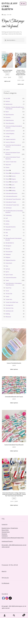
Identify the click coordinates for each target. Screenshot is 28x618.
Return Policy (5, 530)
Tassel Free (8, 288)
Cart (21, 614)
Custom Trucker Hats (11, 161)
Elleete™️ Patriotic (11, 176)
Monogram (8, 245)
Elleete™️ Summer (10, 187)
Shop (7, 266)
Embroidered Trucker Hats (12, 205)
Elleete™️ (8, 170)
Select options (14, 369)
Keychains (8, 229)
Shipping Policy (6, 532)
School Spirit (9, 263)
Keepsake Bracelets (11, 227)
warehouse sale (9, 311)
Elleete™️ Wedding (10, 190)
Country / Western (10, 142)
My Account (4, 615)
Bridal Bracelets (10, 120)
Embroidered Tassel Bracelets (13, 199)
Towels (7, 296)
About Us (4, 571)
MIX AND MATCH (10, 243)
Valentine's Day (9, 308)
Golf (7, 218)
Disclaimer (4, 534)
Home (4, 14)
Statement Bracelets (11, 277)
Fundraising (8, 215)
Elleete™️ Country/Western (13, 173)
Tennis (7, 290)
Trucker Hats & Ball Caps (12, 302)
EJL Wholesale (5, 583)
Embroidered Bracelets (11, 193)
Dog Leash (8, 164)
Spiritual (8, 269)
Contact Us (4, 524)
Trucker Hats (9, 299)
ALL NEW (8, 98)
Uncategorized (9, 305)
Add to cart (7, 81)
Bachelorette (9, 104)
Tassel (7, 280)
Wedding (8, 314)
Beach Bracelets (10, 114)
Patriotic (8, 248)
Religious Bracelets (10, 260)
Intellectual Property (7, 541)
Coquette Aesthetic (10, 139)
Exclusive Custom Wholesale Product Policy (13, 537)
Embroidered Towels (11, 202)
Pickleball (8, 254)
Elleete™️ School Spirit (12, 182)
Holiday (7, 221)
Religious (8, 257)
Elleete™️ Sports (10, 184)
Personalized (9, 251)
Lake (7, 235)
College (7, 136)
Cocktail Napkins (10, 133)
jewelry (7, 224)
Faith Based (8, 208)
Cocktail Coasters (10, 130)
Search (14, 615)
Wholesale (8, 316)
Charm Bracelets (10, 123)
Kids (7, 232)
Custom (8, 149)
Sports (7, 271)
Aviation (8, 101)
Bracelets (8, 117)
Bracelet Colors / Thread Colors (10, 528)
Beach (7, 111)
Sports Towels (9, 274)
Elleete (7, 167)
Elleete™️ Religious (11, 179)
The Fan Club (9, 293)
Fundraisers (5, 535)
